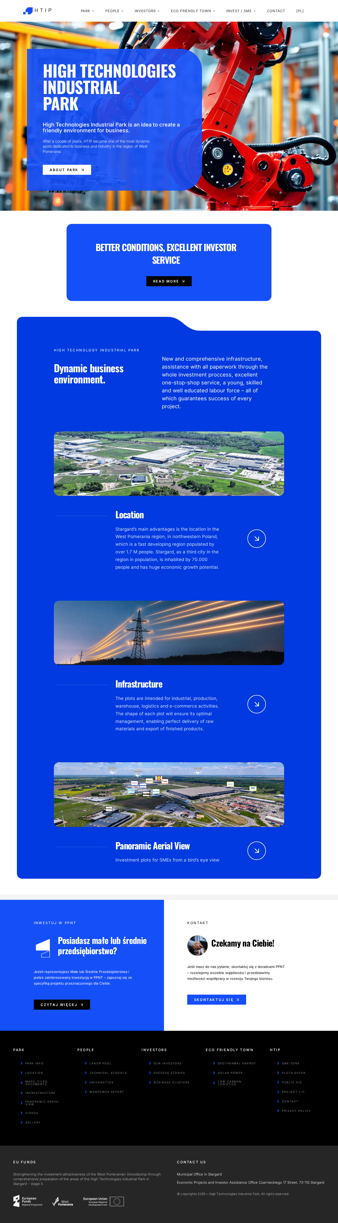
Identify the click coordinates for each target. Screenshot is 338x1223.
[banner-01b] (169, 602)
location (129, 514)
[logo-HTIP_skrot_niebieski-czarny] (37, 4)
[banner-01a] (169, 433)
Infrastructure (138, 683)
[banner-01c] (169, 764)
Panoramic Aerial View (152, 845)
